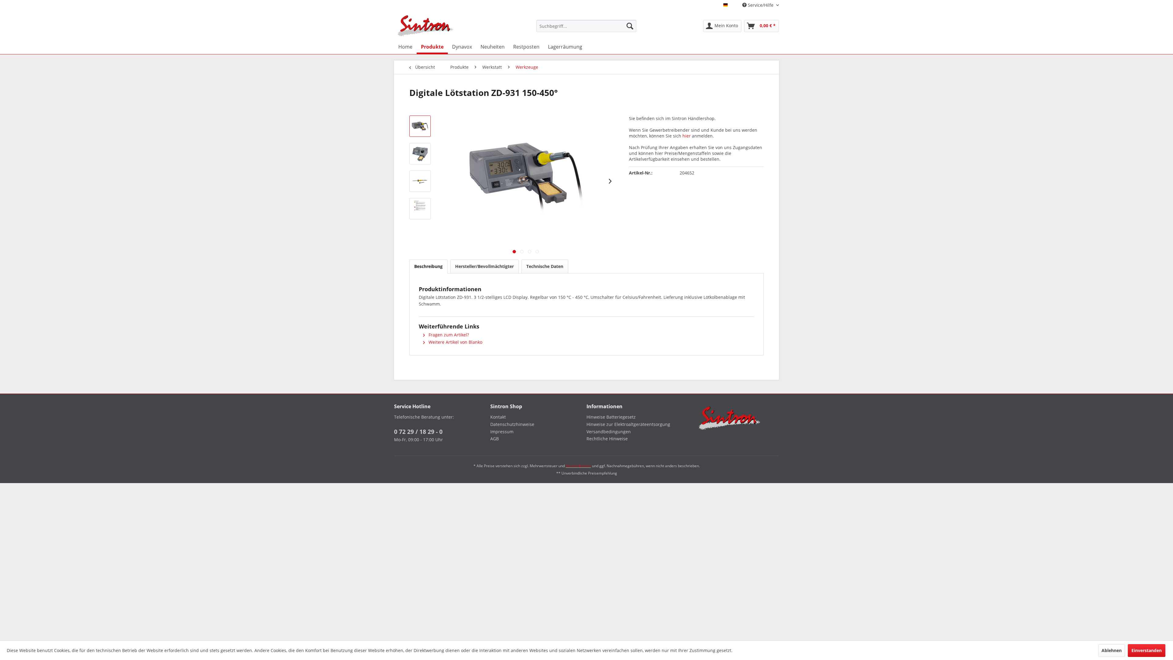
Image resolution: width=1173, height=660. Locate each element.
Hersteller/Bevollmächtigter (484, 266)
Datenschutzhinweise (512, 424)
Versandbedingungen (608, 432)
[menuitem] (586, 26)
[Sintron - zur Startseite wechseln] (425, 26)
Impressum (501, 432)
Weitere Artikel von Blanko (454, 342)
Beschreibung (428, 266)
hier (686, 136)
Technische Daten (544, 266)
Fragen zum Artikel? (448, 335)
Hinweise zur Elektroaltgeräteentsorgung (628, 424)
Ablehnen (1112, 650)
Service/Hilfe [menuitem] (761, 5)
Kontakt (498, 417)
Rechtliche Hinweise (607, 439)
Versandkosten (578, 465)
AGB (494, 439)
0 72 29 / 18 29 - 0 (418, 432)
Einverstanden (1146, 650)
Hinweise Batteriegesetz (611, 417)
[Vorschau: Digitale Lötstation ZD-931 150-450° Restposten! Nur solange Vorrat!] (420, 126)
